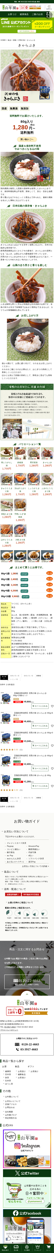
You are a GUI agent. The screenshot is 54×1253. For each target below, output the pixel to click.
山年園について (12, 1097)
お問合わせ (10, 1107)
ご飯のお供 (37, 14)
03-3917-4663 (10, 1027)
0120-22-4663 (30, 1044)
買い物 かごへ (49, 573)
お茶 (4, 1066)
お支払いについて (13, 1101)
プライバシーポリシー (9, 1030)
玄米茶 (8, 1081)
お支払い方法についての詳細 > (35, 866)
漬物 (14, 40)
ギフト (31, 1066)
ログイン (49, 9)
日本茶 (8, 1074)
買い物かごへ (27, 139)
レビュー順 (14, 679)
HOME (3, 40)
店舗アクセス (11, 1104)
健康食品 (24, 14)
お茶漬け (22, 1077)
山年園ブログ (11, 1115)
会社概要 (9, 1112)
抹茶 (7, 1077)
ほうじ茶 (9, 1084)
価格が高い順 (28, 675)
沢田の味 (21, 40)
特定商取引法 (11, 1118)
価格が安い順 (14, 675)
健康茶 (8, 1071)
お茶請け (22, 1071)
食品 (9, 40)
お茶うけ (12, 14)
